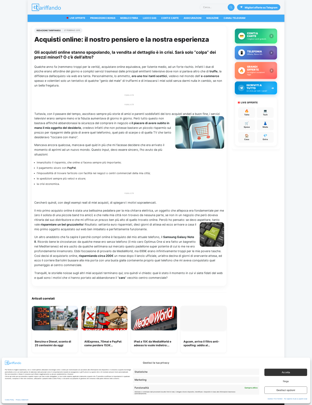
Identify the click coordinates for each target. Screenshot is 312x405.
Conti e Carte (170, 18)
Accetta (286, 372)
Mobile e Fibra (129, 18)
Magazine (212, 18)
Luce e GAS (149, 18)
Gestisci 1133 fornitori (275, 399)
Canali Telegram (234, 18)
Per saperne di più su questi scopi (295, 399)
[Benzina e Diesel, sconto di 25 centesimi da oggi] (55, 308)
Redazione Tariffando (49, 30)
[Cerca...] (231, 7)
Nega (286, 381)
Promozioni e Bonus (102, 18)
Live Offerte (77, 18)
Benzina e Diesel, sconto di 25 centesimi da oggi (53, 343)
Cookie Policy (9, 400)
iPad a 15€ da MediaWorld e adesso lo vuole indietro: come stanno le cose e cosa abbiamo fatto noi (152, 344)
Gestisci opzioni (285, 390)
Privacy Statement (22, 400)
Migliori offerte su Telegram (261, 7)
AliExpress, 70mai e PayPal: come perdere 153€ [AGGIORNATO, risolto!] (103, 344)
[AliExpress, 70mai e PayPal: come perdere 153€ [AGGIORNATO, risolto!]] (104, 308)
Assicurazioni (193, 18)
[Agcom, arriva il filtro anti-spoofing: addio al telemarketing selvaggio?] (204, 308)
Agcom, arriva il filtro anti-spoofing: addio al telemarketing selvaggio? (201, 344)
